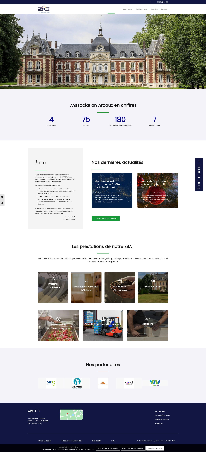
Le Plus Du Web (169, 441)
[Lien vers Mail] (149, 2)
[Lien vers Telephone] (161, 2)
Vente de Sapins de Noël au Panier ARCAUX (153, 184)
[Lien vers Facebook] (152, 2)
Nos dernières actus (162, 415)
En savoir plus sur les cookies (108, 448)
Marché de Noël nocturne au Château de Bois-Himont (109, 184)
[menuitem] (111, 9)
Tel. (35, 423)
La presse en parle (162, 419)
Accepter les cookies (155, 448)
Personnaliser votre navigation (133, 448)
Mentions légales (45, 441)
